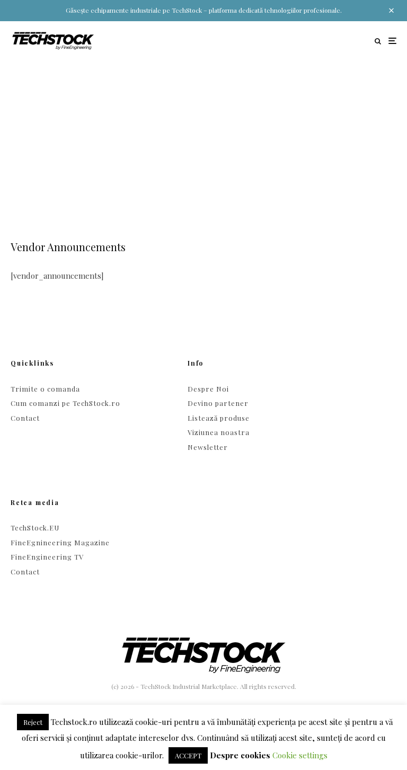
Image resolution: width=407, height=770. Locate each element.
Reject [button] (32, 722)
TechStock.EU (35, 527)
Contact (25, 417)
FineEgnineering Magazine (60, 542)
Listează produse (219, 417)
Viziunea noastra (219, 432)
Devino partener (218, 403)
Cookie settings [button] (300, 755)
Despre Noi (208, 388)
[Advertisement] (203, 140)
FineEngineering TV (47, 556)
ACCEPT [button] (188, 755)
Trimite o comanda (45, 388)
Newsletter (208, 447)
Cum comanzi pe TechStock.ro (65, 403)
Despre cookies (240, 755)
